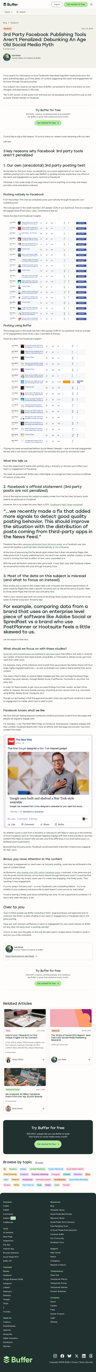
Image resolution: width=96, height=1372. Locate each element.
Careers (53, 1306)
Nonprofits (7, 1334)
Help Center (55, 1252)
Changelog (55, 1261)
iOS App (6, 1245)
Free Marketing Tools (59, 1226)
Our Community (57, 1238)
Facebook (7, 1275)
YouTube (6, 1312)
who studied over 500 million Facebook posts (38, 872)
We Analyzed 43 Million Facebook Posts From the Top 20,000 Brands (23, 1095)
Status (53, 1257)
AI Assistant (8, 1232)
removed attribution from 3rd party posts (42, 544)
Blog (5, 23)
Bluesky (6, 1271)
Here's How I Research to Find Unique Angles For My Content (21, 1036)
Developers (8, 1342)
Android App (8, 1249)
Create (6, 1206)
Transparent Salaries (58, 1287)
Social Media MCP (11, 1257)
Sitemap (54, 1322)
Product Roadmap (58, 1291)
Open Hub (54, 1275)
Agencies (7, 1330)
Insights (9, 1218)
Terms (81, 1362)
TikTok (5, 1303)
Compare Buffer (57, 1234)
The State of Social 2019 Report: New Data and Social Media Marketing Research (71, 1037)
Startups (6, 1346)
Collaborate (8, 1222)
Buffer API (7, 1261)
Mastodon (7, 1291)
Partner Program (57, 1314)
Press (52, 1310)
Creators (7, 1322)
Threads (6, 1299)
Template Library (57, 1210)
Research (14, 23)
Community (8, 1214)
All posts (39, 1162)
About (53, 1302)
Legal (52, 1318)
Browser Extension (11, 1253)
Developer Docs (57, 1242)
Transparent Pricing (58, 1283)
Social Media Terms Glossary (62, 1222)
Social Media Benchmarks (61, 1214)
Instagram (7, 1283)
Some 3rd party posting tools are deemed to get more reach (31, 654)
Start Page (7, 1237)
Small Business (9, 1326)
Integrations (8, 1241)
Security (89, 1362)
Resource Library (57, 1218)
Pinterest (7, 1295)
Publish (6, 1210)
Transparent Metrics (58, 1279)
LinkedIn (6, 1287)
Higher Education (10, 1338)
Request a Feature (58, 1265)
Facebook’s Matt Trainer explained (66, 504)
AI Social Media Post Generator (63, 1230)
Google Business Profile (13, 1279)
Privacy (75, 1362)
